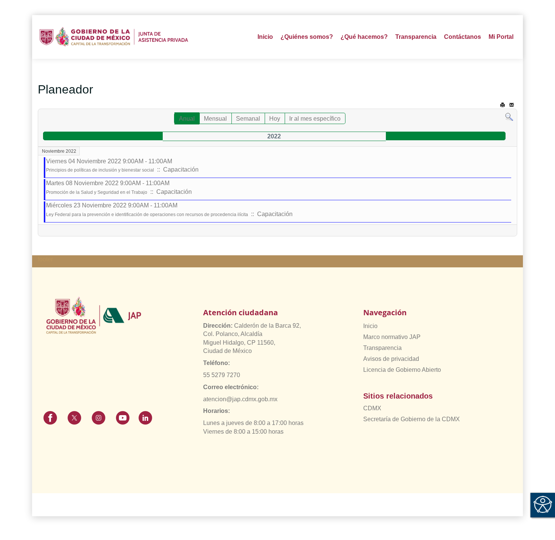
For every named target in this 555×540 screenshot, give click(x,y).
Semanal (248, 118)
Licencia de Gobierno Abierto (402, 370)
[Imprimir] (502, 105)
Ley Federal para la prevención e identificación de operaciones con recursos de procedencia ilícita (147, 214)
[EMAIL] (511, 105)
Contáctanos (462, 37)
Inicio (265, 37)
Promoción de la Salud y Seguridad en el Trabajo (96, 192)
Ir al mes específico (315, 118)
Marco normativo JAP (392, 337)
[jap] (114, 37)
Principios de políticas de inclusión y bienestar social (100, 170)
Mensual (215, 118)
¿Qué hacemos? (364, 37)
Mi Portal (501, 37)
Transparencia (382, 348)
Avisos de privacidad (391, 359)
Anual (187, 118)
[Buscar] (509, 117)
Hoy (274, 118)
